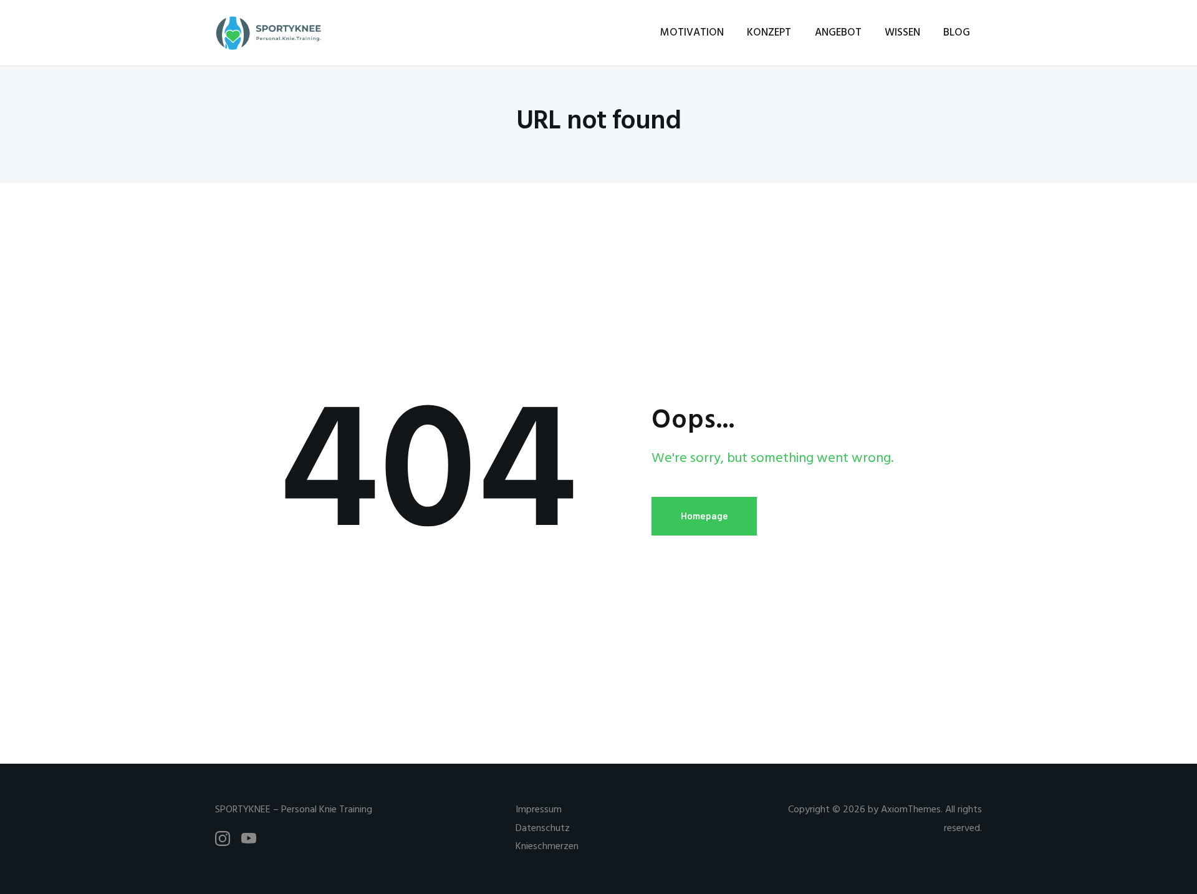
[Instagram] (222, 838)
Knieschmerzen (547, 847)
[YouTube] (248, 838)
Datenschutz (543, 828)
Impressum (539, 810)
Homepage (704, 515)
